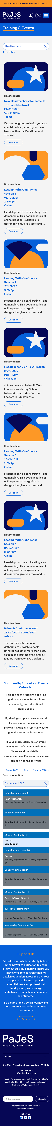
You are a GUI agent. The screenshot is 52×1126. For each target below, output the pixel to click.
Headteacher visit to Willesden (24, 366)
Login (30, 15)
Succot (9, 856)
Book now (13, 142)
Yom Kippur (11, 843)
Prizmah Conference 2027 (21, 628)
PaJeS (8, 1056)
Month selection (13, 775)
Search (38, 15)
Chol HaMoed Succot (17, 898)
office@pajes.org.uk (26, 1073)
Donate (26, 1019)
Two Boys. (30, 1108)
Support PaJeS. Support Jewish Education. (26, 3)
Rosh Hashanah (13, 798)
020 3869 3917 (26, 1070)
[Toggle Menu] (46, 15)
